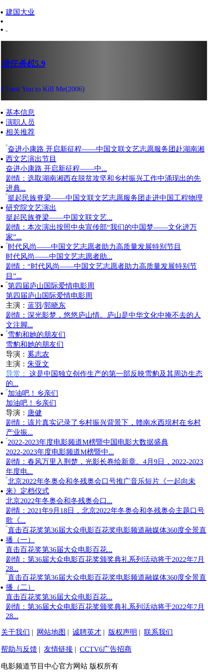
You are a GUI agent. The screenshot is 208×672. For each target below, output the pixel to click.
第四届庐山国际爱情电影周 (49, 296)
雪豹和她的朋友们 (35, 344)
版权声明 (122, 632)
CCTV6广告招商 (105, 649)
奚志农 (38, 354)
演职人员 (20, 122)
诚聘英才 (86, 632)
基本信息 (20, 112)
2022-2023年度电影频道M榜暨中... (60, 452)
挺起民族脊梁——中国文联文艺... (59, 217)
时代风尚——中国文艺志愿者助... (59, 256)
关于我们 (15, 632)
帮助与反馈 (19, 649)
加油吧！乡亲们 (31, 403)
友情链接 (58, 649)
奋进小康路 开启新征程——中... (56, 168)
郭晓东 (55, 305)
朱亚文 (38, 364)
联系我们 (158, 632)
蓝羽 (34, 305)
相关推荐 (20, 132)
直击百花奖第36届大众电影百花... (59, 550)
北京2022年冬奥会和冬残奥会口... (59, 501)
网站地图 (51, 632)
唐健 (34, 413)
